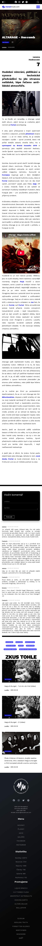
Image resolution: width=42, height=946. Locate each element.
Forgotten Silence (21, 926)
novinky (21, 825)
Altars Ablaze (21, 904)
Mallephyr (21, 908)
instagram (21, 845)
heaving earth (21, 900)
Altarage (9, 642)
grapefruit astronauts (21, 896)
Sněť (21, 938)
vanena (4, 47)
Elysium (21, 918)
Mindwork (21, 934)
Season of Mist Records (28, 649)
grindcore (30, 645)
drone (21, 645)
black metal (11, 645)
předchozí (30, 134)
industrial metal (10, 649)
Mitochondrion (8, 397)
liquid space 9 (21, 888)
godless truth (21, 922)
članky (21, 829)
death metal (30, 642)
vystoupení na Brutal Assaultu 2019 (19, 145)
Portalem (6, 175)
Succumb (19, 642)
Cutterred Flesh (21, 892)
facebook (21, 841)
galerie (21, 837)
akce (21, 833)
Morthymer (21, 930)
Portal (13, 125)
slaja (35, 184)
